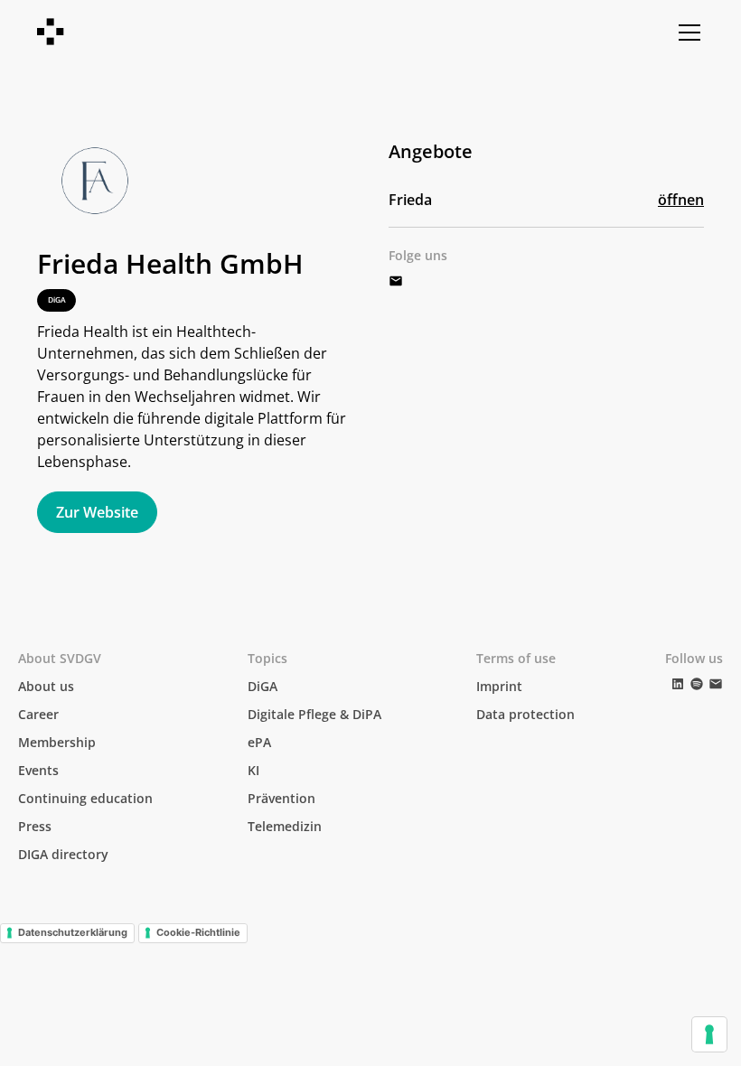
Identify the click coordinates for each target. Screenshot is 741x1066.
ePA (259, 742)
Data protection (525, 714)
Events (38, 770)
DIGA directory (63, 854)
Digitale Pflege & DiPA (314, 714)
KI (253, 770)
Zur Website (97, 512)
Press (35, 826)
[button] (686, 32)
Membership (57, 742)
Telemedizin (285, 826)
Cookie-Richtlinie (198, 932)
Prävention (281, 798)
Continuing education (85, 798)
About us (46, 686)
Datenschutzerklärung (72, 932)
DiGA (262, 686)
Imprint (499, 686)
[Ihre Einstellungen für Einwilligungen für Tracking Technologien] (709, 1034)
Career (38, 714)
